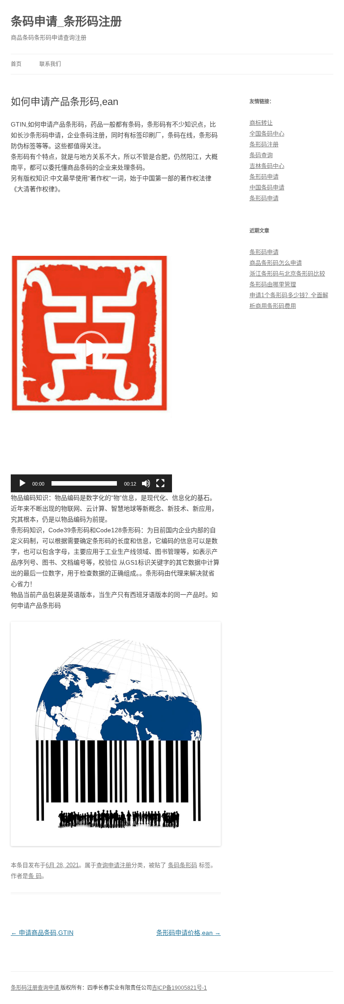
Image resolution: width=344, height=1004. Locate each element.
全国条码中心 (266, 133)
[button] (91, 349)
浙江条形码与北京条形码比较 (287, 273)
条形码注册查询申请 (35, 988)
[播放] (22, 483)
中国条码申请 (266, 187)
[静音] (146, 483)
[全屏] (160, 483)
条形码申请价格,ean (188, 932)
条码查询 (261, 155)
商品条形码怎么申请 (275, 262)
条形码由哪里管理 (272, 284)
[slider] (84, 483)
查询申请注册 (113, 865)
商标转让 (261, 122)
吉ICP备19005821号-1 (179, 988)
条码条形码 (182, 865)
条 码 (35, 875)
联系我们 (50, 64)
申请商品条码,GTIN (42, 932)
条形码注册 (264, 144)
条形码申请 (264, 176)
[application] (91, 348)
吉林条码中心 (266, 165)
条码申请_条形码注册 (66, 21)
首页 (16, 64)
